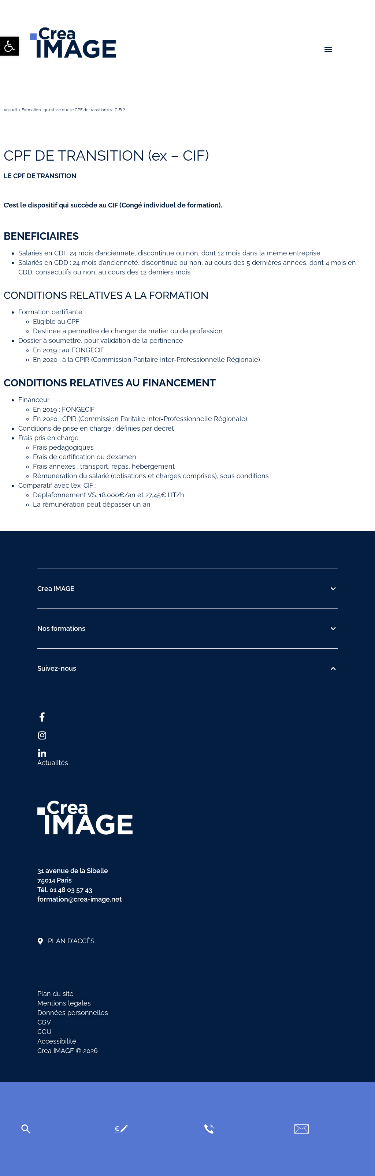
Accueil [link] (10, 110)
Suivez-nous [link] (56, 668)
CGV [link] (44, 1022)
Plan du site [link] (55, 993)
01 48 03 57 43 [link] (70, 890)
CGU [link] (44, 1031)
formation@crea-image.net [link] (79, 899)
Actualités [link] (52, 763)
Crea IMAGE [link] (55, 588)
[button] (328, 49)
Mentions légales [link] (64, 1003)
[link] (9, 46)
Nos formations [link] (61, 628)
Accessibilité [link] (56, 1041)
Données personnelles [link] (72, 1012)
